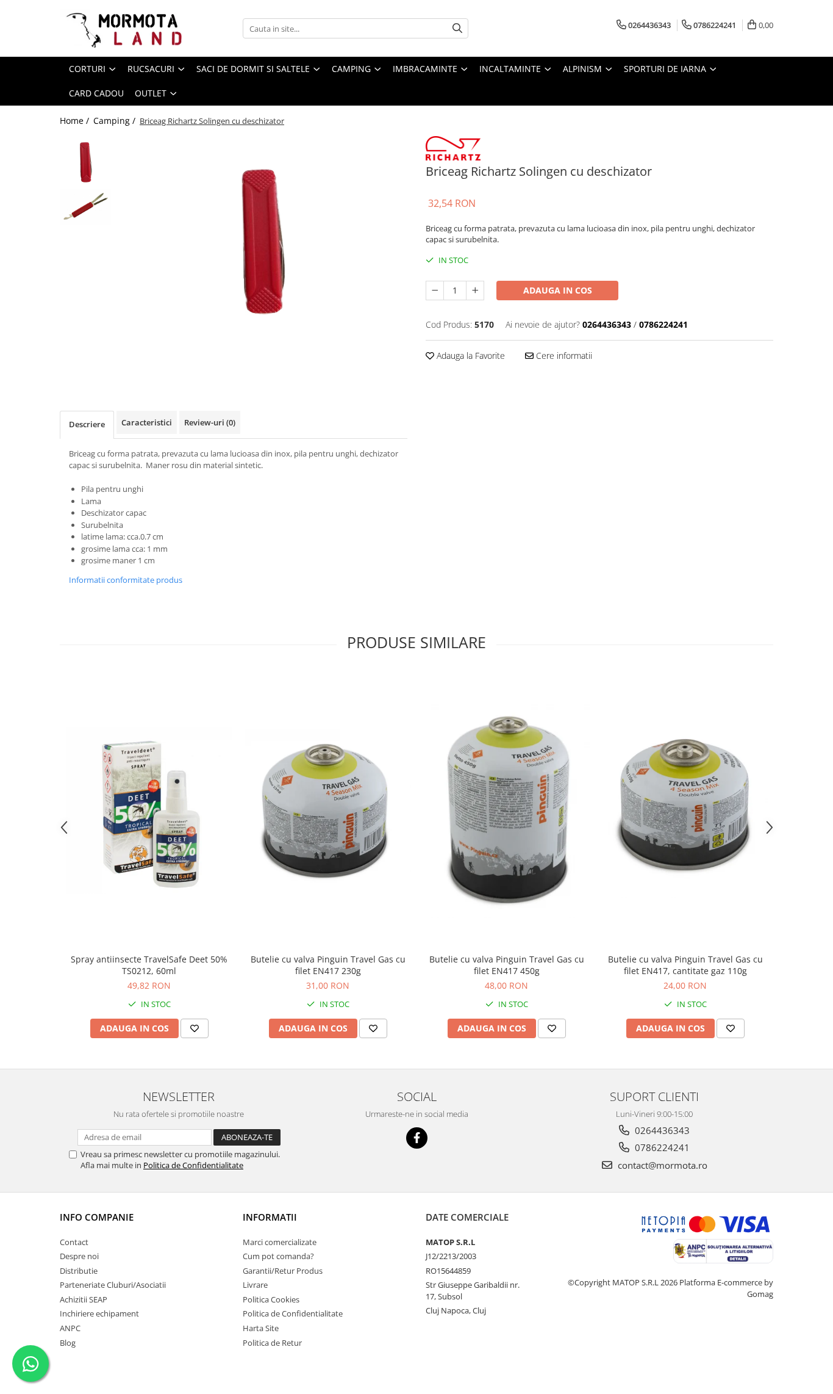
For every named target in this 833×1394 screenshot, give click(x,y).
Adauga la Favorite (469, 355)
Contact (74, 1242)
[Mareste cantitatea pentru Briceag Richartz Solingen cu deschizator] (475, 290)
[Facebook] (416, 1138)
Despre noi (79, 1256)
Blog (68, 1342)
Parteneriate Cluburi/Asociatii (113, 1284)
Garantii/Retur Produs (283, 1270)
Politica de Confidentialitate (193, 1165)
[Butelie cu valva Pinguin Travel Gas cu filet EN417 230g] (328, 810)
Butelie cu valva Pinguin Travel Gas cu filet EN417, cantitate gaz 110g (685, 965)
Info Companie (97, 1217)
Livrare (255, 1284)
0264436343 (661, 1130)
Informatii (270, 1217)
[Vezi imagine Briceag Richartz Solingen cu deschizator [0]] (85, 162)
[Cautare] (457, 28)
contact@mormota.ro (661, 1165)
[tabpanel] (262, 241)
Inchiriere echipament (99, 1313)
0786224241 (661, 1147)
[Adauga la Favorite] (195, 1028)
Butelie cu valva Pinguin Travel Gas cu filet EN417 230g (328, 965)
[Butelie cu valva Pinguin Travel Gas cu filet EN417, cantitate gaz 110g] (685, 809)
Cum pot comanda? (278, 1256)
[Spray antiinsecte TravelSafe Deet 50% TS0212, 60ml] (149, 810)
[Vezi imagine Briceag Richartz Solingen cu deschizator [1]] (85, 207)
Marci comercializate (279, 1242)
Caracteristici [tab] (146, 422)
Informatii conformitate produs (125, 579)
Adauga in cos (557, 290)
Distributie (79, 1270)
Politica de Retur (272, 1342)
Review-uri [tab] (209, 422)
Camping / (115, 120)
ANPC (70, 1328)
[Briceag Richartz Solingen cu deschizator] (262, 241)
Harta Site (261, 1328)
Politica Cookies (271, 1299)
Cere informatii (563, 355)
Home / (75, 120)
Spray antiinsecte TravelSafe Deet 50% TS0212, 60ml (149, 965)
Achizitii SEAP (83, 1299)
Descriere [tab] (87, 424)
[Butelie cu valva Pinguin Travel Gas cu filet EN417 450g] (506, 810)
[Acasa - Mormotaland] (121, 28)
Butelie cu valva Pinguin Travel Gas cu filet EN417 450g (506, 965)
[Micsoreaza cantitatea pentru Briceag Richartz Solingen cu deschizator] (435, 290)
